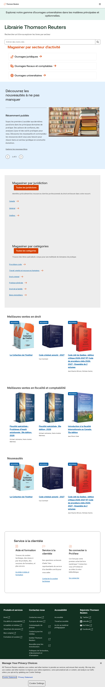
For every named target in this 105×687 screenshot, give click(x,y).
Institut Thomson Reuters (35, 639)
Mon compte (8, 633)
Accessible (59, 617)
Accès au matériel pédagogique (61, 626)
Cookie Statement (10, 677)
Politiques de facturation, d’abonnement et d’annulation (39, 653)
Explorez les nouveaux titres (16, 149)
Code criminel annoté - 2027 (51, 355)
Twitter (85, 617)
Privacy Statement (25, 677)
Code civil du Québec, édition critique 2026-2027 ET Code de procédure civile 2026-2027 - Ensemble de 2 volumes (81, 361)
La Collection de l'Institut (21, 355)
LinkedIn (86, 621)
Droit (5, 617)
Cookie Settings (36, 683)
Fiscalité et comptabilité (13, 621)
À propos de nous (36, 621)
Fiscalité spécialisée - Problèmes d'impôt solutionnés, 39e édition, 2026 (21, 431)
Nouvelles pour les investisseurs (36, 645)
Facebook (86, 629)
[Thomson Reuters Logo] (12, 4)
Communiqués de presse (35, 626)
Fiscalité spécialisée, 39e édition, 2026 (50, 428)
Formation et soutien (12, 637)
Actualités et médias (11, 625)
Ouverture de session (12, 629)
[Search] (97, 42)
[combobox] (50, 42)
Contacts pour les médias (36, 632)
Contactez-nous (35, 617)
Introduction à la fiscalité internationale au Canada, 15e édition (80, 429)
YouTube (86, 625)
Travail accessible (61, 621)
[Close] (101, 663)
